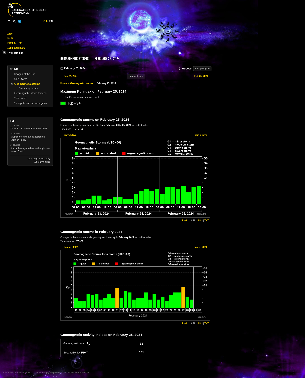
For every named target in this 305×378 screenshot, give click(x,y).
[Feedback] (9, 21)
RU (45, 21)
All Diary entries (42, 162)
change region (202, 68)
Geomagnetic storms (81, 83)
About (10, 33)
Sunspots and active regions (30, 103)
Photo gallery (14, 43)
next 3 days (201, 135)
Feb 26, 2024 (201, 76)
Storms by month (28, 88)
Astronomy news (16, 48)
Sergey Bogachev (51, 372)
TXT (206, 220)
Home (63, 83)
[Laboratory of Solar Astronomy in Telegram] (19, 21)
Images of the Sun (24, 73)
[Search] (14, 21)
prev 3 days (70, 135)
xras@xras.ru (82, 372)
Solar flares (20, 78)
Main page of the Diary (39, 158)
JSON (199, 220)
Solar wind (20, 98)
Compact (136, 76)
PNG (184, 220)
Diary (10, 38)
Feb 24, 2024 (70, 76)
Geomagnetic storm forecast (30, 93)
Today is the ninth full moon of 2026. (29, 128)
